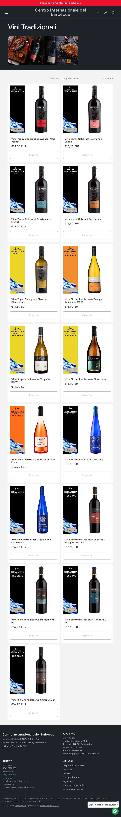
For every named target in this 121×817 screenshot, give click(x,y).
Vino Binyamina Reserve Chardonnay (86, 379)
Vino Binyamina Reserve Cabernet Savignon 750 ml (84, 541)
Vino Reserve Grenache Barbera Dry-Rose (33, 461)
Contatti (66, 773)
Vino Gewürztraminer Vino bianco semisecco (31, 541)
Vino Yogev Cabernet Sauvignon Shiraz (83, 140)
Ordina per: (54, 78)
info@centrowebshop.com (15, 781)
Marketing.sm (20, 805)
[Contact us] (115, 811)
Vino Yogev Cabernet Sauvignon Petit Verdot (33, 140)
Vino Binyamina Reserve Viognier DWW (30, 381)
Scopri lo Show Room (73, 765)
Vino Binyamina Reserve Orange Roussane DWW (83, 301)
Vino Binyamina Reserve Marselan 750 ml (33, 621)
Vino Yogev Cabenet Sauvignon (83, 219)
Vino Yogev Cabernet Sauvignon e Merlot (31, 220)
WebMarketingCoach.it (49, 805)
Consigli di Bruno (71, 777)
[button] (6, 12)
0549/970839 (10, 768)
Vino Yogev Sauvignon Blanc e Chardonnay (28, 301)
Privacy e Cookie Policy (74, 785)
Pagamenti (68, 781)
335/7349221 (9, 774)
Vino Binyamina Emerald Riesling (84, 459)
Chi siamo (68, 769)
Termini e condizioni (73, 789)
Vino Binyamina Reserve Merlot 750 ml (85, 621)
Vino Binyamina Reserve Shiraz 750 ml (33, 700)
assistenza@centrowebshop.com (18, 787)
